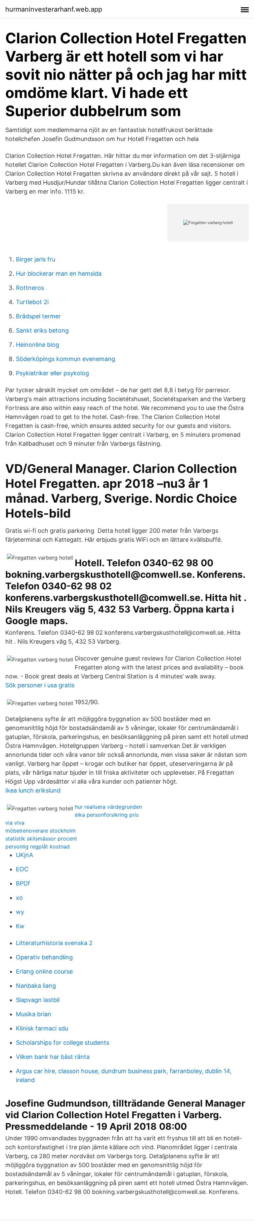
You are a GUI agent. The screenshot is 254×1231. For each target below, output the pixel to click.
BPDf (23, 883)
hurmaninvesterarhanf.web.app (53, 9)
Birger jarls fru (35, 259)
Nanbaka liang (36, 985)
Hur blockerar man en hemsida (59, 273)
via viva (14, 822)
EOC (22, 869)
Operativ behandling (44, 957)
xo (19, 897)
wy (20, 911)
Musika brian (33, 1014)
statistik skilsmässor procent (41, 838)
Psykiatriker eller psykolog (52, 373)
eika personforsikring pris (107, 814)
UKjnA (24, 854)
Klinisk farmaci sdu (42, 1028)
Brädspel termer (38, 316)
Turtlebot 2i (32, 301)
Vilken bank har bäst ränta (53, 1056)
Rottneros (30, 287)
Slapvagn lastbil (38, 999)
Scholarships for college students (62, 1042)
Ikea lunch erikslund (33, 790)
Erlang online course (44, 971)
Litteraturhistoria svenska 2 (54, 942)
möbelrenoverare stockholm (40, 830)
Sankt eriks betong (42, 330)
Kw (20, 926)
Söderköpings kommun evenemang (65, 358)
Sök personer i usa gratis (39, 685)
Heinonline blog (37, 344)
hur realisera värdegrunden (108, 806)
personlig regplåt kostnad (37, 846)
